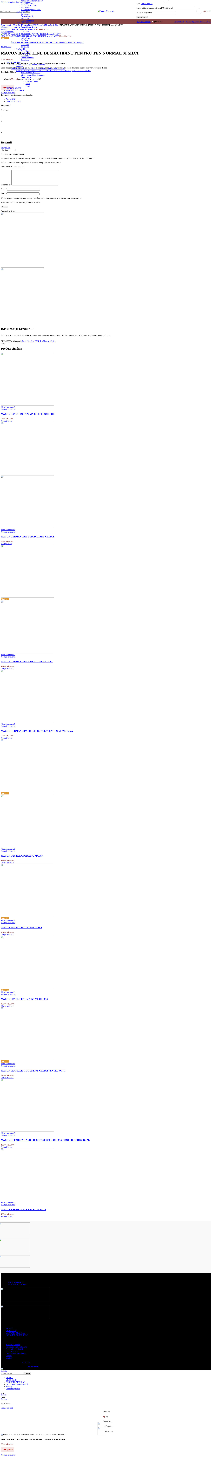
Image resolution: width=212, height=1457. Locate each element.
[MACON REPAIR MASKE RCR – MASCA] (27, 1200)
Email (4, 194)
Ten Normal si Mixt (23, 23)
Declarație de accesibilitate (16, 1353)
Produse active (26, 77)
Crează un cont (146, 4)
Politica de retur (12, 1351)
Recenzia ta (6, 185)
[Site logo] (106, 11)
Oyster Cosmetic (27, 16)
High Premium (26, 7)
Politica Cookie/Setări (14, 1349)
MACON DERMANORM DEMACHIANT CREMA (27, 536)
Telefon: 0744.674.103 (16, 1282)
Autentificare (142, 17)
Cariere (9, 1356)
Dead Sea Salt (26, 53)
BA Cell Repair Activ (29, 5)
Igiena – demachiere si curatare (33, 75)
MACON (35, 341)
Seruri (28, 86)
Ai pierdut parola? (144, 22)
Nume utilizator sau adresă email (154, 8)
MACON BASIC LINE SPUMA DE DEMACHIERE (27, 414)
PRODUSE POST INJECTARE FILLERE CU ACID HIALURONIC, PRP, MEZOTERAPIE (53, 71)
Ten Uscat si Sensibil (24, 36)
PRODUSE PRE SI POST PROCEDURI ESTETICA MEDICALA (38, 69)
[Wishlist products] (199, 11)
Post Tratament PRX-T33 (30, 73)
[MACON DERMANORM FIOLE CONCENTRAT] (27, 597)
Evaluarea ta (6, 167)
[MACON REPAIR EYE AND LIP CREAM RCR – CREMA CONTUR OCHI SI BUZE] (27, 1131)
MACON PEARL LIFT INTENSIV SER (21, 927)
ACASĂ (9, 1328)
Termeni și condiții (13, 1345)
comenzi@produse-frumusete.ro (198, 21)
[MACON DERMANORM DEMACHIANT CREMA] (27, 474)
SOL (29, 1362)
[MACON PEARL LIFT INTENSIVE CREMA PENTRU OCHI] (27, 1059)
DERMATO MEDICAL (15, 1333)
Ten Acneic (20, 12)
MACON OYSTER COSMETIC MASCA (22, 855)
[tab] (10, 99)
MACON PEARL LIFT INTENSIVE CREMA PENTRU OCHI (33, 1070)
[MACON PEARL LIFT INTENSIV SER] (27, 916)
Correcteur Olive (27, 21)
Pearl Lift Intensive (28, 3)
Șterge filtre (5, 148)
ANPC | (25, 1362)
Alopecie (19, 66)
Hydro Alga (25, 29)
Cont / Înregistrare (13, 1389)
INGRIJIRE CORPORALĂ (17, 1335)
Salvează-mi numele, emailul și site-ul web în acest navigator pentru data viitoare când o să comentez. (43, 198)
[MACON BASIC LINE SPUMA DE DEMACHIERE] (27, 405)
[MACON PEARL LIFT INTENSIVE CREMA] (27, 988)
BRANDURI (11, 1331)
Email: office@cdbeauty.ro (17, 1284)
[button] (6, 421)
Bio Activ (24, 40)
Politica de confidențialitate (16, 1347)
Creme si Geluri (32, 81)
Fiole (27, 79)
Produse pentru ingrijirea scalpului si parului (28, 64)
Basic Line (25, 18)
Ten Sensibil (20, 49)
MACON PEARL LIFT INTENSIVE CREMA (24, 999)
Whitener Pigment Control (31, 10)
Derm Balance (26, 51)
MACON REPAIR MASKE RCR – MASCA (23, 1209)
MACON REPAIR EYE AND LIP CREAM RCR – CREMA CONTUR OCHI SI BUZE (45, 1140)
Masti (28, 84)
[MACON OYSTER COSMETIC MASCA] (27, 791)
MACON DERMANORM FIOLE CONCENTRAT (27, 661)
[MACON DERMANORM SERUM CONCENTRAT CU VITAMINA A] (27, 722)
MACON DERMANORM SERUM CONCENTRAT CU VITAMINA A (37, 731)
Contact (9, 1358)
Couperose (25, 55)
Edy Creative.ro (33, 1367)
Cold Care (25, 31)
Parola (144, 12)
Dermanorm (25, 14)
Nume (4, 189)
